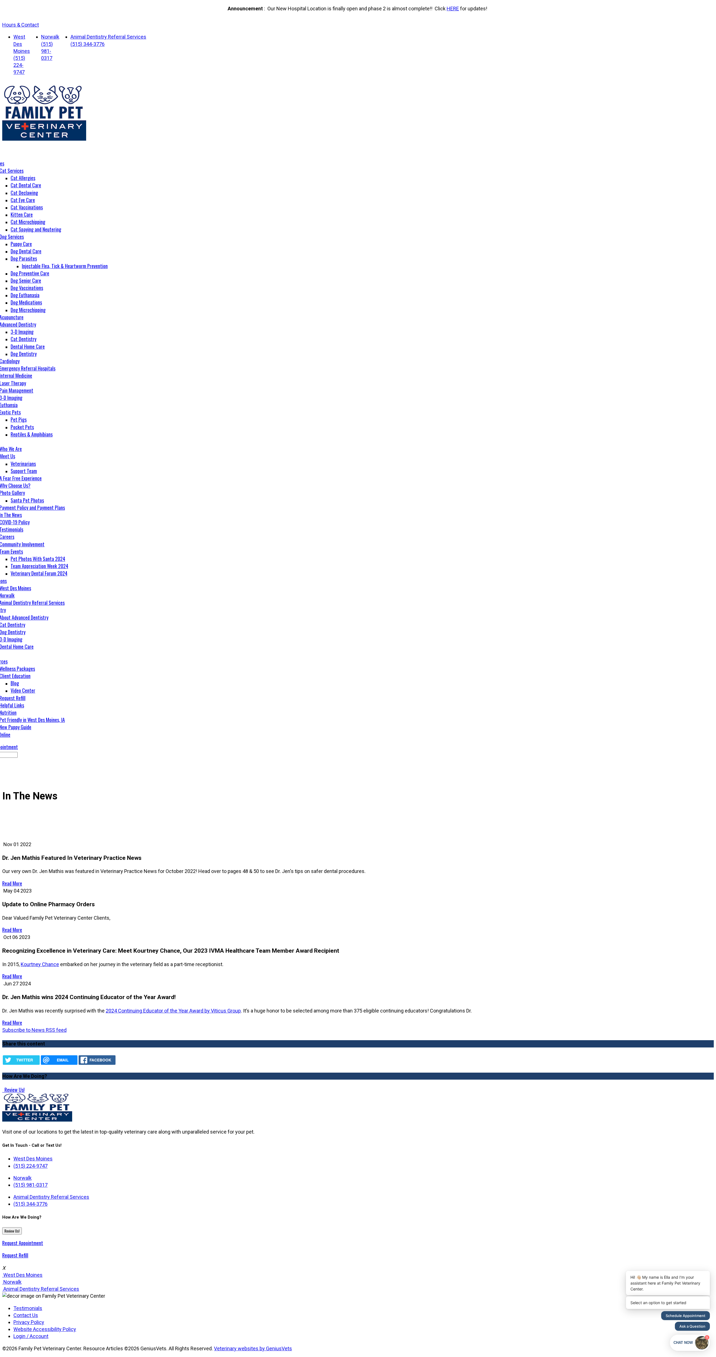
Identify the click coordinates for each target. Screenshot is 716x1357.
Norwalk (50, 37)
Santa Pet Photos (27, 500)
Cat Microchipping (28, 221)
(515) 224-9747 (19, 65)
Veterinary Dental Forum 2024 (39, 573)
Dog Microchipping (28, 309)
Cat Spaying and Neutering (36, 229)
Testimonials (27, 1308)
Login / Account (30, 1336)
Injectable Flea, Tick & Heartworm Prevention (65, 266)
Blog (15, 683)
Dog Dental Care (26, 251)
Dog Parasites (24, 258)
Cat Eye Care (23, 200)
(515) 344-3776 (87, 44)
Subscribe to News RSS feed (34, 1030)
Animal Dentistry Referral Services (108, 37)
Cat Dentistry (23, 339)
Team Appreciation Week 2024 (39, 566)
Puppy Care (21, 243)
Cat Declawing (24, 192)
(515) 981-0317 (47, 51)
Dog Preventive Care (30, 273)
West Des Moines (21, 44)
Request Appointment (22, 1243)
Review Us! (14, 1089)
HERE (453, 8)
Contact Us (25, 1315)
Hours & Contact (20, 25)
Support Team (24, 471)
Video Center (23, 690)
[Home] (44, 139)
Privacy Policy (28, 1322)
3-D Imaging (22, 331)
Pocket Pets (22, 427)
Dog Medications (26, 302)
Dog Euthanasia (25, 295)
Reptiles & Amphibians (32, 434)
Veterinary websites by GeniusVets (253, 1348)
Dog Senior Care (26, 280)
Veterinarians (23, 463)
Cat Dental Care (26, 185)
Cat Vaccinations (27, 207)
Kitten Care (22, 214)
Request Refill (15, 1255)
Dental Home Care (28, 346)
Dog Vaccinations (27, 287)
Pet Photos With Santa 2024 (38, 558)
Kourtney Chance (40, 964)
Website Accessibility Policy (44, 1329)
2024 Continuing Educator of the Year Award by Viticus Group (173, 1011)
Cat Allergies (23, 177)
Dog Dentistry (24, 353)
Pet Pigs (19, 419)
